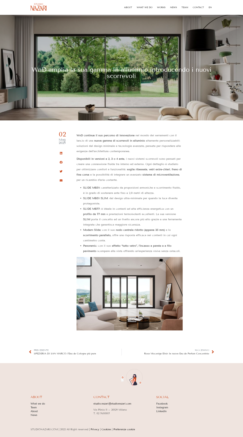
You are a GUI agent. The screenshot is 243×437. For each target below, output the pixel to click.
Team (185, 7)
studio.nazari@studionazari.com (112, 403)
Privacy (95, 429)
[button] (61, 153)
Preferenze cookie (124, 429)
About (128, 7)
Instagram (162, 407)
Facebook (162, 403)
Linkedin (161, 411)
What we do (144, 7)
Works (161, 7)
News (173, 7)
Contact (198, 7)
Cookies (106, 429)
